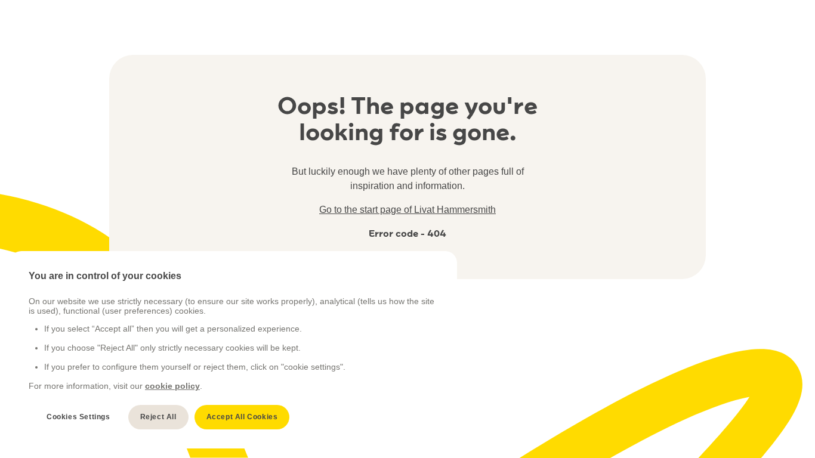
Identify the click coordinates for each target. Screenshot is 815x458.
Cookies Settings (78, 417)
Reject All (158, 417)
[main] (233, 349)
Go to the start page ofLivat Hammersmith (407, 210)
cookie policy (172, 386)
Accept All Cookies (242, 417)
